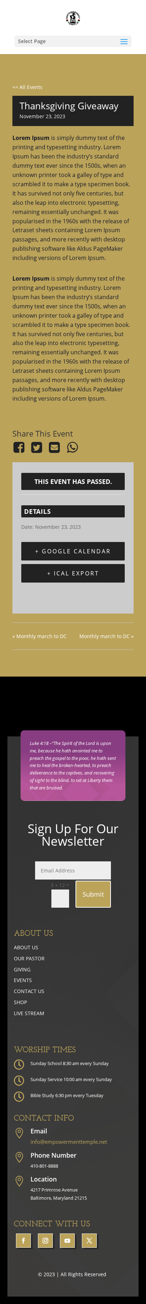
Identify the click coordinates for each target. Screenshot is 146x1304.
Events (23, 980)
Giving (22, 969)
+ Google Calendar (73, 551)
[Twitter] (36, 447)
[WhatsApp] (72, 447)
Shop (20, 1002)
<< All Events (27, 87)
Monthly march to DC (39, 636)
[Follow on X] (89, 1240)
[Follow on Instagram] (45, 1240)
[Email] (54, 447)
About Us (26, 947)
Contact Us (29, 991)
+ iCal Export (73, 573)
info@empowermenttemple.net (68, 1141)
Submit (93, 894)
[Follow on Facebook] (23, 1240)
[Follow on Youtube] (67, 1240)
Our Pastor (29, 958)
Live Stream (29, 1013)
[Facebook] (20, 447)
